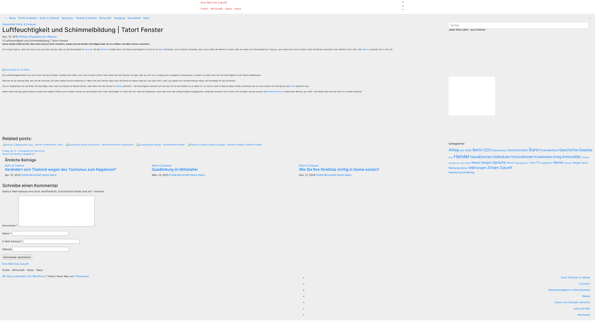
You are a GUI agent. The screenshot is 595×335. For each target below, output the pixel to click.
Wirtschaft (105, 18)
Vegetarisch (547, 163)
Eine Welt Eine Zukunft (214, 2)
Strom (510, 162)
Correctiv (584, 283)
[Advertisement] (60, 60)
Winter (119, 86)
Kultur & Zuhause (49, 18)
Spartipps (67, 18)
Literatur (585, 157)
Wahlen (558, 162)
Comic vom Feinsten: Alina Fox (572, 302)
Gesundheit (134, 18)
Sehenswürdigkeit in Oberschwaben (569, 289)
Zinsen (493, 167)
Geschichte (568, 150)
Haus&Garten (481, 157)
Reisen (476, 162)
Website (7, 249)
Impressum (583, 314)
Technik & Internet (86, 18)
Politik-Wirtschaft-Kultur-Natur (39, 174)
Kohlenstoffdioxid (275, 91)
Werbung (454, 168)
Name (6, 233)
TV (538, 162)
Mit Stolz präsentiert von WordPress (24, 276)
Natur (146, 18)
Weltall (585, 163)
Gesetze (585, 150)
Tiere (532, 162)
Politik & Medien (27, 18)
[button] (6, 18)
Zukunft (506, 167)
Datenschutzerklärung (462, 172)
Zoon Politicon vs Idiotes (575, 277)
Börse (12, 18)
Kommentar (10, 225)
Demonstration (518, 150)
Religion (486, 162)
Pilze (292, 86)
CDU (487, 150)
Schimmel (105, 49)
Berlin (478, 150)
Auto (468, 150)
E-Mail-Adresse (12, 241)
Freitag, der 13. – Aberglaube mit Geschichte (23, 151)
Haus (87, 49)
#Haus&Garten (37, 36)
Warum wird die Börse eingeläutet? (18, 154)
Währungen (478, 168)
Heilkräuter (501, 157)
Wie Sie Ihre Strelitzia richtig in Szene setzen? (339, 169)
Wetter (464, 168)
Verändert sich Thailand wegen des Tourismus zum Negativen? (60, 169)
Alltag (454, 149)
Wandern (568, 163)
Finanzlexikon (548, 150)
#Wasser (52, 36)
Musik (468, 163)
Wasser (365, 49)
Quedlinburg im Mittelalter (175, 169)
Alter (462, 150)
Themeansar (82, 276)
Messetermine (454, 163)
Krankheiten (543, 157)
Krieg (557, 157)
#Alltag (23, 36)
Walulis (586, 296)
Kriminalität (571, 157)
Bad (161, 49)
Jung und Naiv (581, 308)
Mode (462, 163)
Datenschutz (499, 150)
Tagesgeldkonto (521, 163)
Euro (534, 149)
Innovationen (522, 156)
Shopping (119, 18)
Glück (451, 157)
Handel (461, 156)
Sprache (499, 162)
